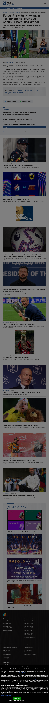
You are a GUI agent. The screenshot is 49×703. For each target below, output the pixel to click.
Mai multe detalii (22, 672)
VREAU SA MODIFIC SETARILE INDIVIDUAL (16, 700)
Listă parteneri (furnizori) (6, 695)
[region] (24, 684)
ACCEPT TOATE (17, 698)
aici (35, 679)
